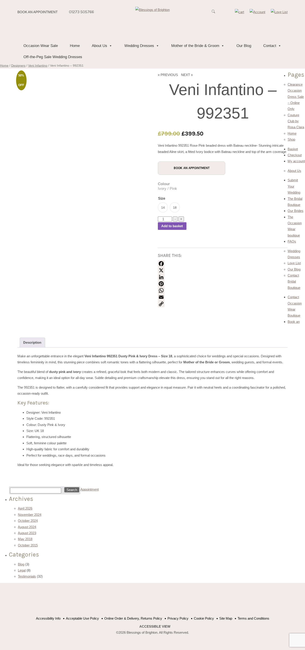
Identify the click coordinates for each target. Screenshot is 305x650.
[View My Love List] (279, 12)
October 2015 (28, 545)
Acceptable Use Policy (82, 618)
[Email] (223, 297)
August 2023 (27, 533)
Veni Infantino (37, 65)
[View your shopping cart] (239, 12)
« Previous (168, 75)
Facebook (137, 602)
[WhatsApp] (223, 290)
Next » (187, 75)
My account (296, 161)
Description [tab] (32, 342)
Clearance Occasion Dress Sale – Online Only (296, 97)
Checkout (295, 155)
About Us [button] (99, 46)
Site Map (225, 618)
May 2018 (25, 539)
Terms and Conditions (253, 618)
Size (161, 198)
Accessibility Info (48, 618)
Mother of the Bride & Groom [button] (195, 46)
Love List (294, 263)
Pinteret (159, 602)
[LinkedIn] (223, 277)
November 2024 (29, 515)
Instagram (170, 602)
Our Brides (295, 211)
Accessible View (154, 626)
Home (75, 46)
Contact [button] (269, 46)
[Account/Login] (257, 12)
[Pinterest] (223, 283)
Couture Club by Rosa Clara (296, 121)
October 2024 (28, 521)
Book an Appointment (37, 12)
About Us (294, 171)
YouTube (148, 602)
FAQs (292, 241)
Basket (293, 149)
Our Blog (243, 46)
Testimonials (27, 576)
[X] (223, 270)
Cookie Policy (204, 618)
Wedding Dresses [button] (139, 46)
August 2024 (27, 527)
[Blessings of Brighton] (152, 10)
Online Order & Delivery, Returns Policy (133, 618)
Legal (22, 570)
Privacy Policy (177, 618)
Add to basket (172, 226)
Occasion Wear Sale (40, 46)
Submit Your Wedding (294, 186)
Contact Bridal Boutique (294, 281)
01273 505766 (81, 11)
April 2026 (25, 508)
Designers (18, 65)
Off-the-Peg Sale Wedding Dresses (52, 57)
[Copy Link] (223, 304)
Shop (291, 139)
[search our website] (213, 14)
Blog (21, 564)
